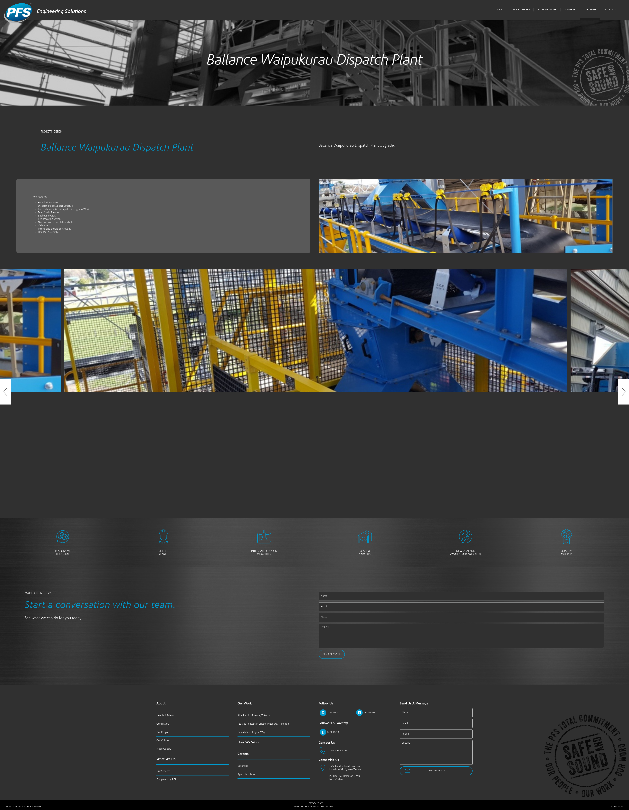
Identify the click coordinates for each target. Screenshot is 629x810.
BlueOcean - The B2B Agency (321, 807)
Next (623, 392)
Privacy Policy (316, 803)
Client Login (617, 807)
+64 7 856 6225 (338, 750)
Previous (5, 392)
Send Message (331, 654)
